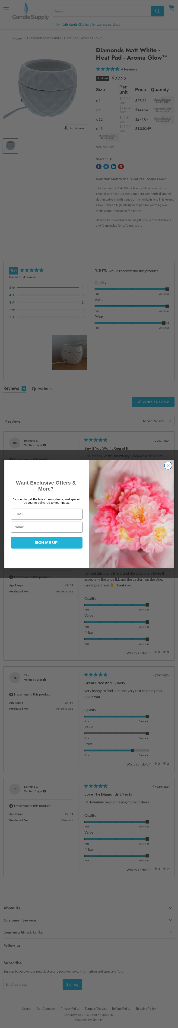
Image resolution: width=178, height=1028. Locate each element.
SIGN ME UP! (47, 542)
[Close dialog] (168, 465)
